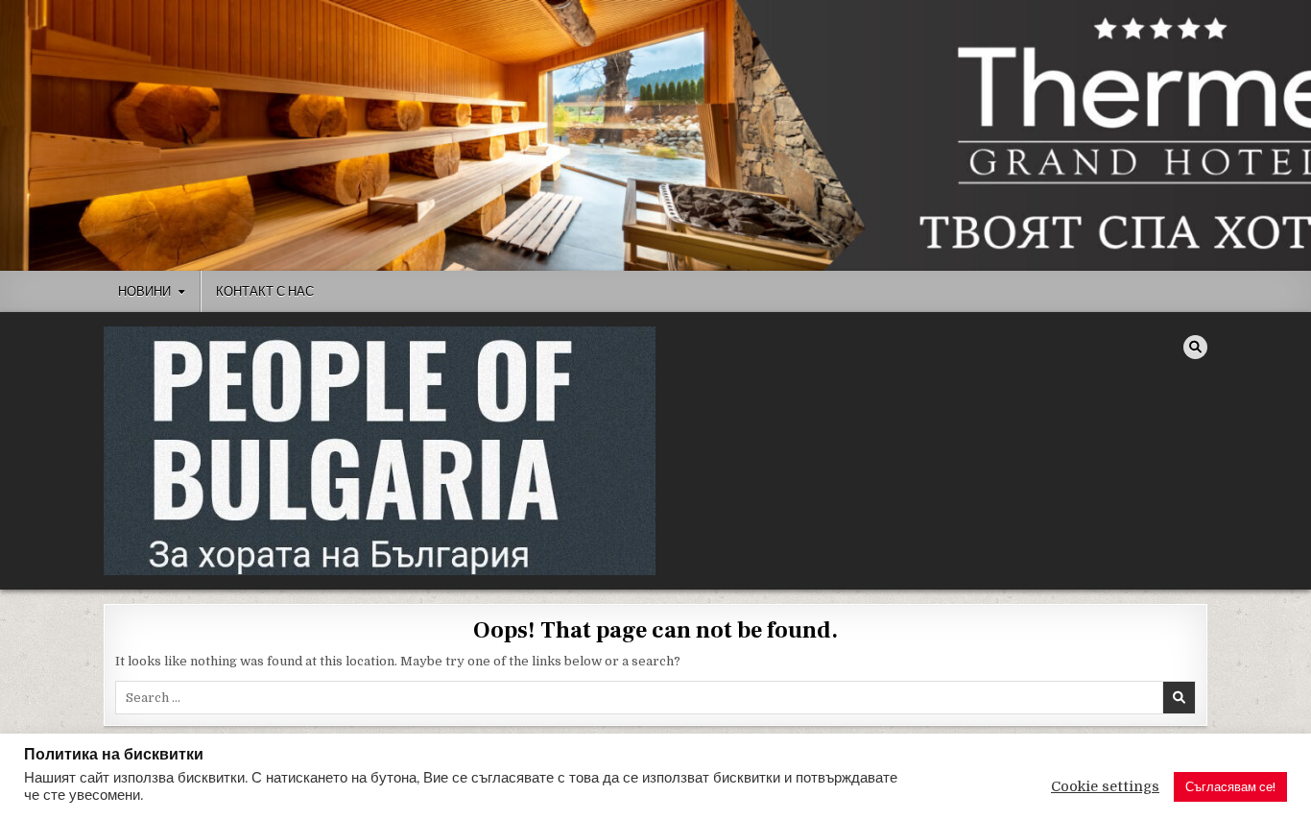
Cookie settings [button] (1105, 787)
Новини (144, 291)
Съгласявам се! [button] (1230, 787)
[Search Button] (1195, 347)
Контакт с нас (265, 291)
